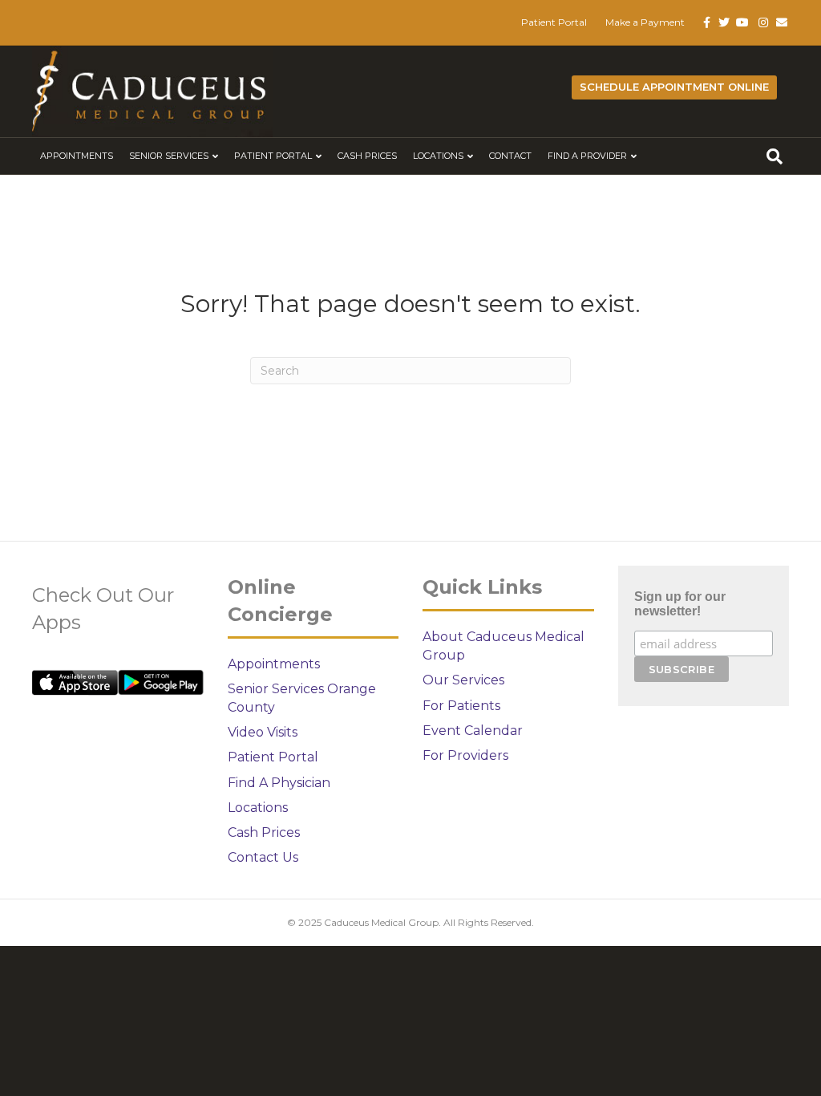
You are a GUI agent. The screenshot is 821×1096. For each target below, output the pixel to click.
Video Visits (262, 732)
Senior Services (168, 155)
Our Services (463, 680)
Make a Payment (645, 22)
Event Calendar (473, 730)
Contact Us (263, 857)
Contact (510, 155)
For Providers (465, 755)
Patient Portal (554, 22)
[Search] (774, 156)
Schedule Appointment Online (674, 86)
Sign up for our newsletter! (680, 604)
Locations (438, 155)
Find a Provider (587, 155)
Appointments (76, 155)
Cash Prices (367, 155)
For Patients (461, 705)
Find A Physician (279, 782)
